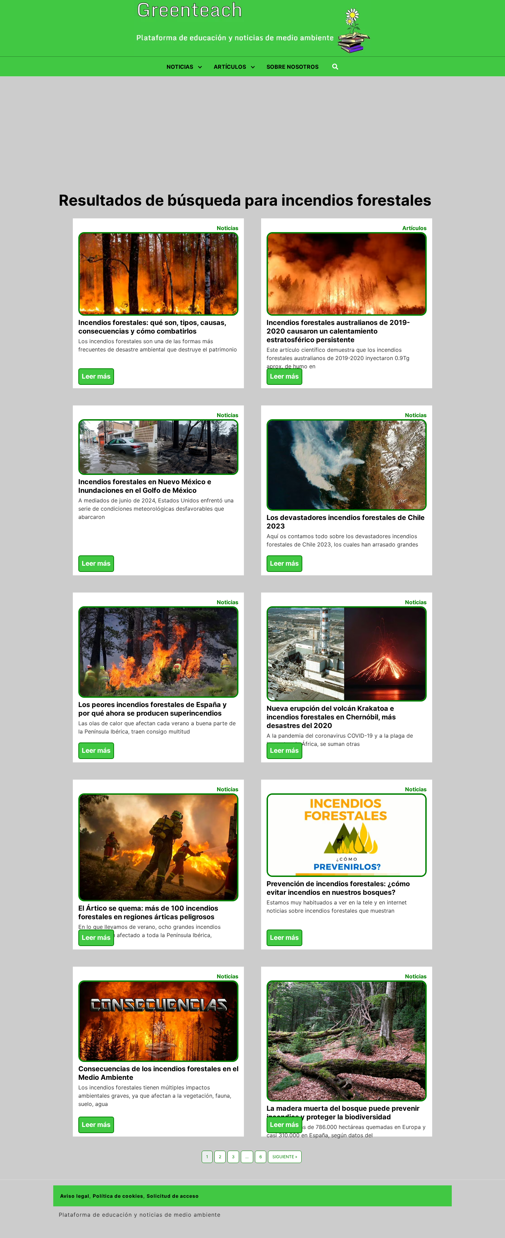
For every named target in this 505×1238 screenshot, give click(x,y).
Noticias (227, 228)
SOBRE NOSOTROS (292, 66)
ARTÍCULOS (230, 66)
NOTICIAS (180, 66)
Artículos (414, 228)
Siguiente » (284, 1156)
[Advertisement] (252, 128)
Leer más (96, 376)
